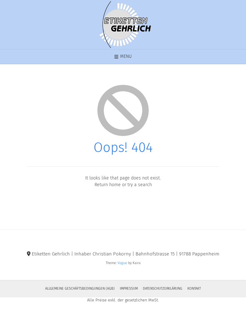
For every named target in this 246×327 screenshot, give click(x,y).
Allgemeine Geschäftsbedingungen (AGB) (80, 288)
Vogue (122, 263)
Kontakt (194, 288)
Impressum (129, 288)
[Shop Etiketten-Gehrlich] (123, 24)
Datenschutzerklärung (162, 288)
